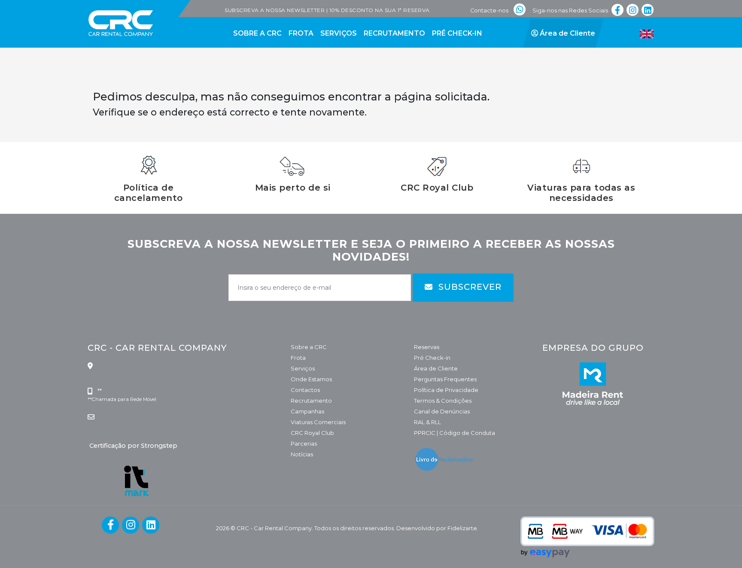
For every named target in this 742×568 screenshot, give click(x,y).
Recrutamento (311, 400)
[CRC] (97, 5)
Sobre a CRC (309, 346)
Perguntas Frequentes (445, 379)
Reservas (426, 346)
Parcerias (304, 443)
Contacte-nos (489, 10)
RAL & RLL (427, 422)
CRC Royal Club (312, 432)
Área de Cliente (436, 368)
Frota (298, 357)
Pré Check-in (432, 357)
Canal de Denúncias (442, 411)
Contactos (305, 389)
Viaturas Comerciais (318, 422)
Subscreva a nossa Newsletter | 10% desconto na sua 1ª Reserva (327, 10)
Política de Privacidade (446, 389)
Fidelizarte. (462, 528)
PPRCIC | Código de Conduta (454, 432)
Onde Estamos (311, 379)
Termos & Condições (442, 400)
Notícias (302, 454)
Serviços (303, 368)
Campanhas (307, 411)
